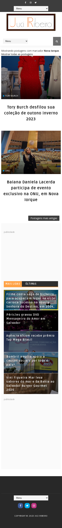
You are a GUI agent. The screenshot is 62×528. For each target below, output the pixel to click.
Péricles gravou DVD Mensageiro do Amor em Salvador (25, 319)
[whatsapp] (40, 504)
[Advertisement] (29, 255)
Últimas (31, 283)
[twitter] (35, 2)
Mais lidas (13, 283)
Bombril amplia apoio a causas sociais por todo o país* (27, 361)
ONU (7, 170)
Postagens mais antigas (43, 218)
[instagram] (30, 2)
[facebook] (25, 2)
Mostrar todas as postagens (17, 54)
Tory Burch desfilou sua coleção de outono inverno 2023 (31, 113)
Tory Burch (11, 95)
